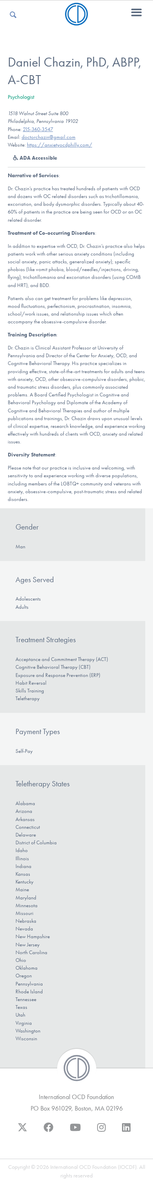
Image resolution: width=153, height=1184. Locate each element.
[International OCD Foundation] (76, 20)
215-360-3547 (38, 129)
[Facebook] (48, 1131)
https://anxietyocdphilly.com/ (59, 145)
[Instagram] (101, 1131)
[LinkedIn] (126, 1131)
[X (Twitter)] (22, 1131)
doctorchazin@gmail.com (48, 137)
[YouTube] (75, 1131)
